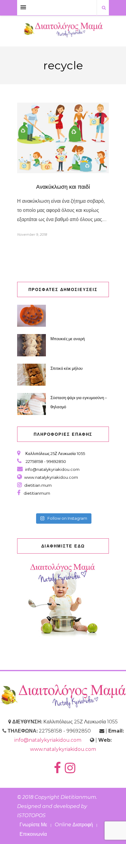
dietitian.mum (37, 485)
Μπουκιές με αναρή (67, 338)
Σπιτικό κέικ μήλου (66, 368)
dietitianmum (36, 493)
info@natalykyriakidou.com (52, 469)
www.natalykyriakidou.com (51, 477)
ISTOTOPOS (31, 815)
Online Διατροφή (74, 825)
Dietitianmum (78, 797)
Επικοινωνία (33, 834)
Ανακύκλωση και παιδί (63, 187)
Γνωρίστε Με (33, 825)
